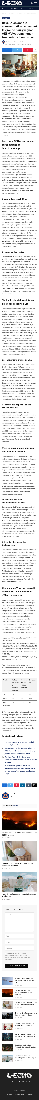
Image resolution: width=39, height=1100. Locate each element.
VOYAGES (15, 8)
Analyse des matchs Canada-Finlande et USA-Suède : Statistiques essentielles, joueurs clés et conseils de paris (20, 751)
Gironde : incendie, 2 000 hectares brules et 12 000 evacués (23, 992)
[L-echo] (12, 3)
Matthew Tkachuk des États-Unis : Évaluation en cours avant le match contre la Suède (20, 759)
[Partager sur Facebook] (7, 50)
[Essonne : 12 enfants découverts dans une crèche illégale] (7, 1015)
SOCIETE (5, 8)
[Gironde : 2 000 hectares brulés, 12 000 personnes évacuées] (19, 851)
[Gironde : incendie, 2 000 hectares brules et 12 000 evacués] (19, 820)
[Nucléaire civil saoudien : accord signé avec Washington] (19, 882)
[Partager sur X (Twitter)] (17, 50)
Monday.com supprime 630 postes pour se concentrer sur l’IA (25, 980)
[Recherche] (32, 3)
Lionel (10, 42)
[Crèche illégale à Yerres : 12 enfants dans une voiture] (7, 1026)
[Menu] (35, 3)
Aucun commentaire (10, 44)
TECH (23, 8)
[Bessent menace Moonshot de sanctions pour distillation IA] (7, 1037)
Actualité (6, 18)
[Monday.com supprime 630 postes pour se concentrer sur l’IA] (7, 981)
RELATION (31, 8)
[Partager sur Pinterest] (28, 50)
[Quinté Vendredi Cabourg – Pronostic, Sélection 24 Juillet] (7, 1047)
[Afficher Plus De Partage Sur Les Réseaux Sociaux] (35, 50)
